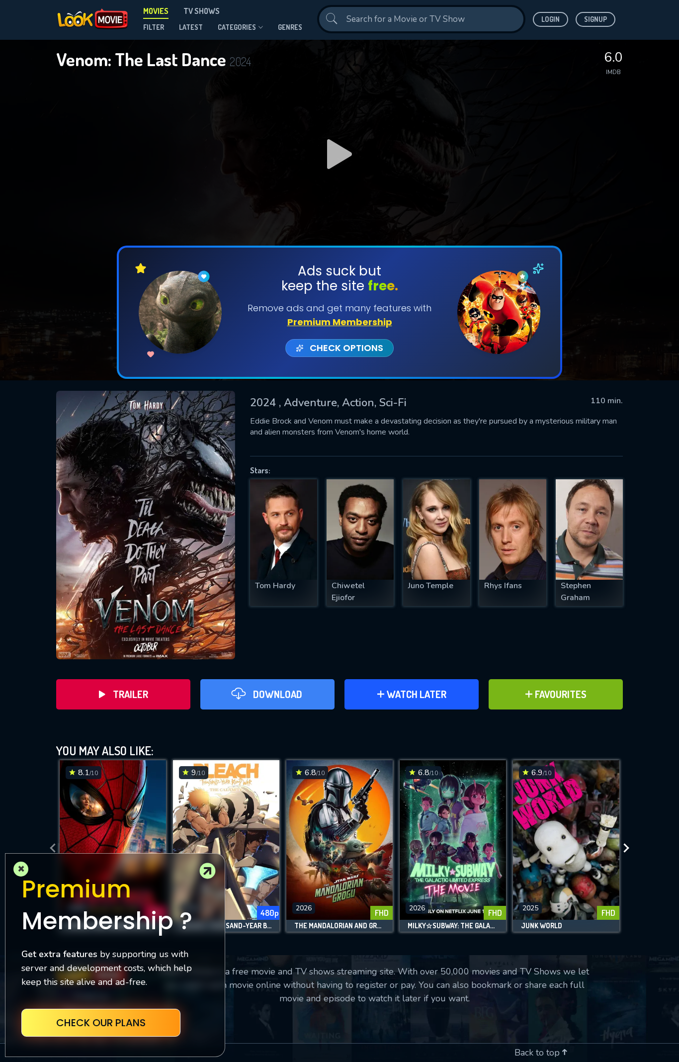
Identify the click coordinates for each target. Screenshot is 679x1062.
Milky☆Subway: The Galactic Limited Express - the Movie (453, 925)
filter (153, 27)
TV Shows (201, 11)
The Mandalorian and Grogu (339, 925)
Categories (237, 27)
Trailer (130, 694)
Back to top (538, 1053)
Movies (156, 11)
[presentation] (49, 848)
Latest (191, 27)
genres (290, 27)
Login (550, 19)
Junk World (541, 925)
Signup (595, 19)
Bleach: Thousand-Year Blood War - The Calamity (226, 925)
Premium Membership (339, 322)
